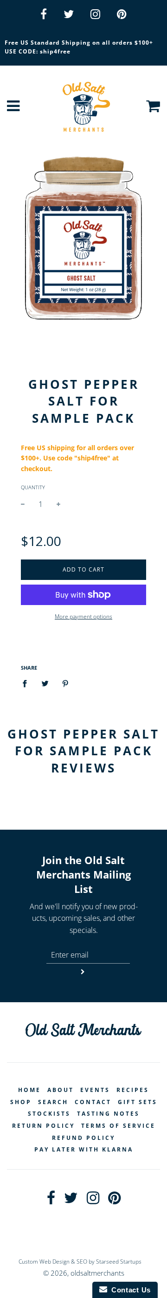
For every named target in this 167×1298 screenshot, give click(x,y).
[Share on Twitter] (45, 683)
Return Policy (43, 1126)
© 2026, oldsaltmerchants (83, 1273)
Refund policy (83, 1138)
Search (53, 1102)
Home (29, 1090)
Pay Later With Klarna (83, 1149)
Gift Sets (137, 1102)
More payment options (83, 616)
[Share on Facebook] (27, 683)
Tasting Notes (108, 1114)
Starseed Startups (118, 1261)
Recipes (132, 1090)
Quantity (33, 487)
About (60, 1090)
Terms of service (118, 1126)
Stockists (49, 1114)
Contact (93, 1102)
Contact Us (129, 1290)
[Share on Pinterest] (65, 683)
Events (95, 1090)
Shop (21, 1102)
